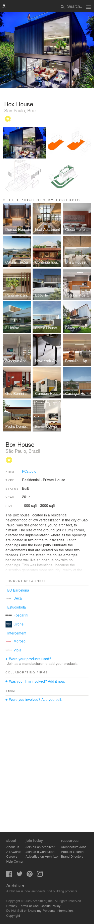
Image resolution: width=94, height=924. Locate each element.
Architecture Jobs (73, 846)
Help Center (14, 861)
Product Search (72, 851)
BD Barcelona (18, 590)
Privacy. (12, 905)
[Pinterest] (30, 875)
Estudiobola (16, 607)
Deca (18, 598)
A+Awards (13, 851)
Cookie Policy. (51, 905)
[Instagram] (40, 875)
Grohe (19, 623)
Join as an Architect (40, 846)
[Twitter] (20, 875)
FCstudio (29, 471)
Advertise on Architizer (42, 856)
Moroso (20, 640)
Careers (12, 856)
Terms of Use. (29, 905)
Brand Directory (72, 856)
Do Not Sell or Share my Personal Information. (40, 910)
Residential (31, 479)
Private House (54, 479)
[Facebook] (9, 875)
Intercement (16, 632)
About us (12, 846)
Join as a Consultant (40, 851)
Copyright (13, 915)
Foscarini (21, 615)
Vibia (17, 649)
